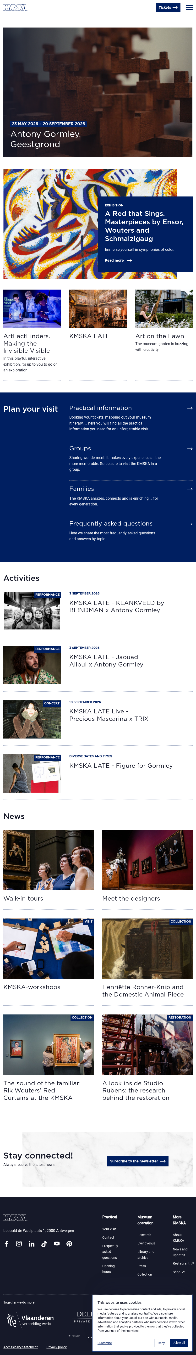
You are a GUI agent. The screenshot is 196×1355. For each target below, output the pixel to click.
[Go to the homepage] (15, 7)
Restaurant (183, 1263)
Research (144, 1235)
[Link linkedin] (31, 1244)
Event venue (146, 1243)
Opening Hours (16, 18)
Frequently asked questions (110, 1252)
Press (141, 1266)
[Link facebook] (6, 1244)
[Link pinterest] (69, 1244)
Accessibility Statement (20, 1347)
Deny (161, 1343)
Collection (144, 1274)
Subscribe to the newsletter (134, 1161)
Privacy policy (56, 1347)
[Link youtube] (57, 1244)
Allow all (179, 1342)
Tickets (165, 7)
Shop (179, 1272)
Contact (108, 1238)
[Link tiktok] (44, 1244)
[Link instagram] (19, 1244)
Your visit (109, 1229)
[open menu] (189, 7)
